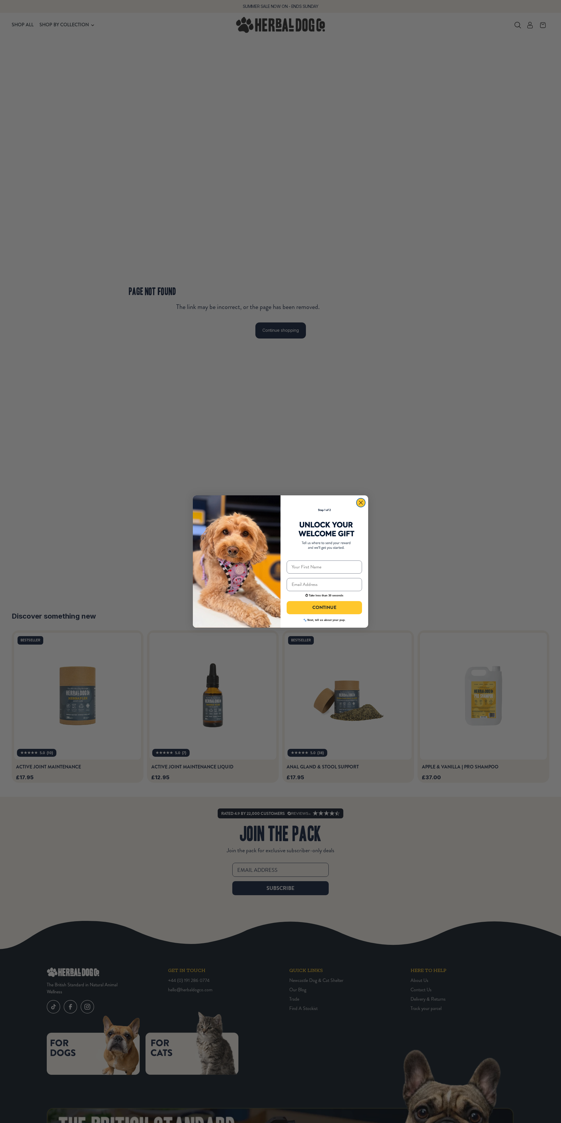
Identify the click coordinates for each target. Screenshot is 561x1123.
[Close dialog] (360, 502)
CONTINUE (324, 607)
